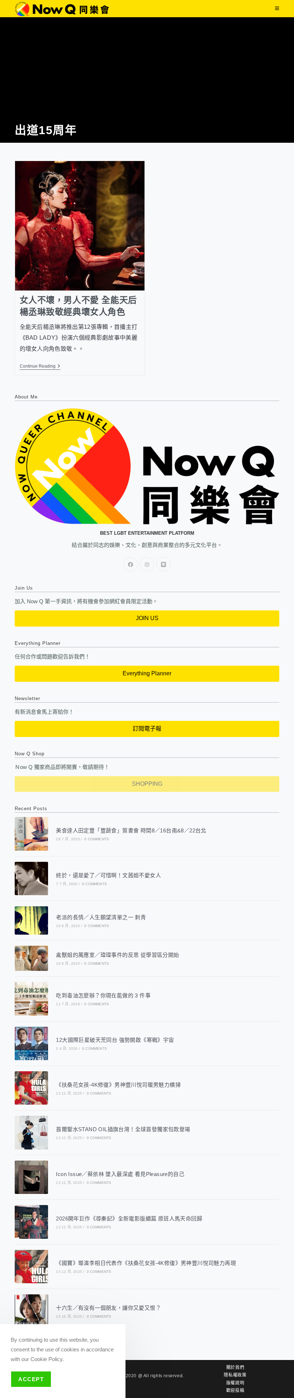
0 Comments (96, 839)
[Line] (163, 564)
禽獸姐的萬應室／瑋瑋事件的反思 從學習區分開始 (117, 955)
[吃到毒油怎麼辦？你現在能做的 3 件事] (31, 998)
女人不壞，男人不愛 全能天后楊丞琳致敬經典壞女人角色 (78, 306)
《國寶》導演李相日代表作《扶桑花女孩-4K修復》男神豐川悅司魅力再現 (146, 1263)
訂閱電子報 (147, 729)
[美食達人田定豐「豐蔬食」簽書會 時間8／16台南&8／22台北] (31, 833)
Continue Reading (40, 366)
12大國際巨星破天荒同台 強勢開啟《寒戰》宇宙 (115, 1040)
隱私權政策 (235, 1375)
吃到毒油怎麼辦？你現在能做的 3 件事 (103, 995)
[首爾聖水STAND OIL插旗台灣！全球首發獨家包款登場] (31, 1132)
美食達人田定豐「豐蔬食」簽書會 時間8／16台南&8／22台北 (131, 830)
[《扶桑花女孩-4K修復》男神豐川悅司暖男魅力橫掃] (31, 1088)
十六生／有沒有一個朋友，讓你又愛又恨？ (108, 1308)
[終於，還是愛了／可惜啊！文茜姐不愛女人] (31, 878)
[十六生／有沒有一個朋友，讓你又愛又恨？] (31, 1311)
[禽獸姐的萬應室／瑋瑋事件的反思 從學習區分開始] (31, 958)
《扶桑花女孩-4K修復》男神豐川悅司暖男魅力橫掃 (118, 1085)
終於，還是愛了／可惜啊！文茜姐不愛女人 (108, 875)
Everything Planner (147, 673)
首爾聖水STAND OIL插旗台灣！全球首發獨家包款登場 (123, 1129)
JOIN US (147, 618)
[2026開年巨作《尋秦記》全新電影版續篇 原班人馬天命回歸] (31, 1221)
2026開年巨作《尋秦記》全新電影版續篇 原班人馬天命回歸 (129, 1218)
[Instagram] (147, 564)
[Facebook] (130, 564)
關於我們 (235, 1367)
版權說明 (235, 1382)
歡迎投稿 (235, 1390)
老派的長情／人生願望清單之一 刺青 (101, 917)
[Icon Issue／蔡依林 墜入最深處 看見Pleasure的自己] (31, 1177)
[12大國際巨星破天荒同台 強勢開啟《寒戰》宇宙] (31, 1043)
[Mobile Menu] (277, 8)
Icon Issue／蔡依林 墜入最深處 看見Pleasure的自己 (120, 1174)
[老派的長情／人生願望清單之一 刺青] (31, 920)
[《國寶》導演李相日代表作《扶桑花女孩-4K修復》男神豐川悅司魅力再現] (31, 1266)
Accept (31, 1379)
